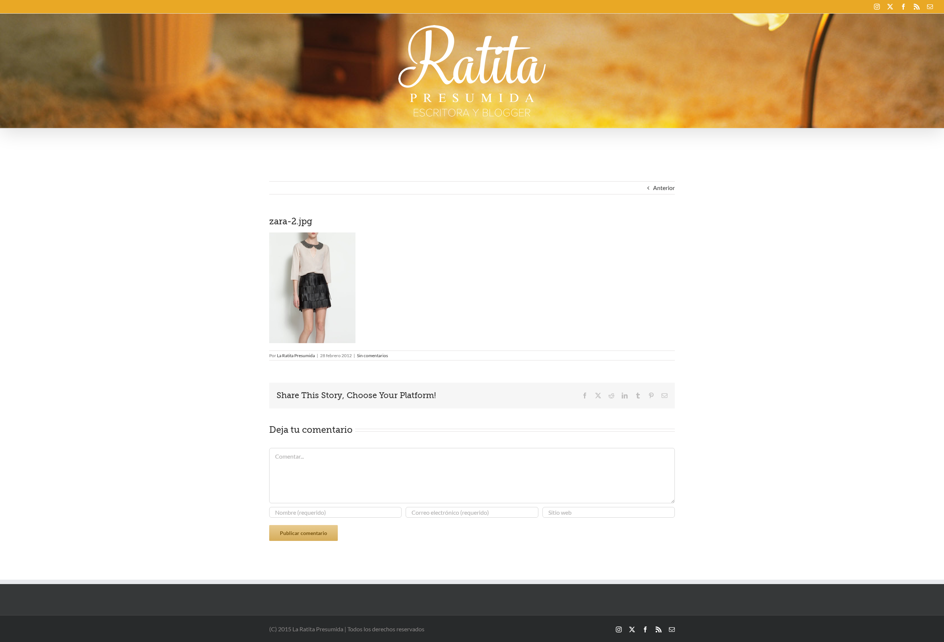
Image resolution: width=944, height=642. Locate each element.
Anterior (664, 187)
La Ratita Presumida (296, 355)
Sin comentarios (372, 355)
